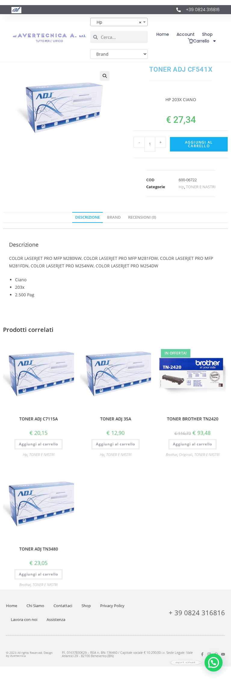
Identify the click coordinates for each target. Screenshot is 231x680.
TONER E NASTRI (201, 186)
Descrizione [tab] (87, 217)
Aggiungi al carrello (199, 144)
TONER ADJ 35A (115, 419)
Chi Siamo (35, 605)
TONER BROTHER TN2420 (192, 419)
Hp (181, 186)
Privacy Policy (112, 605)
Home (162, 34)
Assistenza (56, 619)
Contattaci (63, 605)
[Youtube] (223, 654)
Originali (185, 454)
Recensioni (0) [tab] (142, 217)
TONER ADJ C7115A (38, 419)
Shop (207, 34)
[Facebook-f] (202, 654)
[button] (104, 76)
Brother (171, 454)
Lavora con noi (24, 619)
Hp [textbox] (117, 22)
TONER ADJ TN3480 (38, 549)
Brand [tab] (114, 217)
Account (186, 34)
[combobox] (119, 22)
